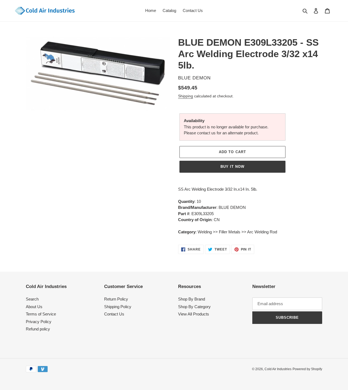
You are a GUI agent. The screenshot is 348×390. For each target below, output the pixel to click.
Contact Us (114, 314)
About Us (34, 306)
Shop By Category (194, 306)
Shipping (185, 96)
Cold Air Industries (278, 369)
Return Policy (116, 299)
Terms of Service (41, 314)
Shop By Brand (191, 299)
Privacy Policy (38, 321)
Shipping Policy (117, 306)
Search (32, 299)
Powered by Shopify (307, 369)
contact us (206, 133)
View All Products (193, 314)
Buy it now (232, 167)
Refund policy (38, 329)
